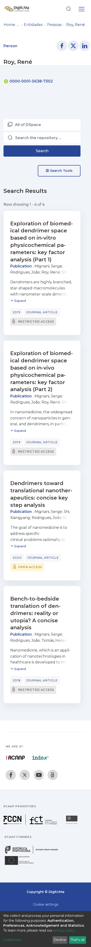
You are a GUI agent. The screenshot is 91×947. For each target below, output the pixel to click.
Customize (12, 940)
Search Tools (61, 171)
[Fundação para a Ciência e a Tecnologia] (31, 823)
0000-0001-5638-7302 (31, 81)
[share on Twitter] (73, 46)
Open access (30, 567)
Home (9, 24)
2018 (17, 680)
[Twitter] (25, 775)
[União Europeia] (22, 864)
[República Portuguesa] (34, 853)
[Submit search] (68, 8)
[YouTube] (39, 775)
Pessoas (54, 24)
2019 (17, 312)
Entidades (33, 24)
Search (42, 151)
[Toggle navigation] (82, 8)
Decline (60, 940)
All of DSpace (28, 124)
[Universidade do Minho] (72, 823)
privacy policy (64, 930)
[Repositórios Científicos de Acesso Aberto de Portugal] (16, 757)
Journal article (42, 312)
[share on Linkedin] (85, 46)
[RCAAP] (53, 775)
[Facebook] (11, 775)
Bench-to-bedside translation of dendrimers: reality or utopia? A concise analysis (35, 613)
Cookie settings (45, 904)
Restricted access (36, 321)
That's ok (77, 940)
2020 (17, 557)
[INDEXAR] (40, 757)
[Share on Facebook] (62, 46)
